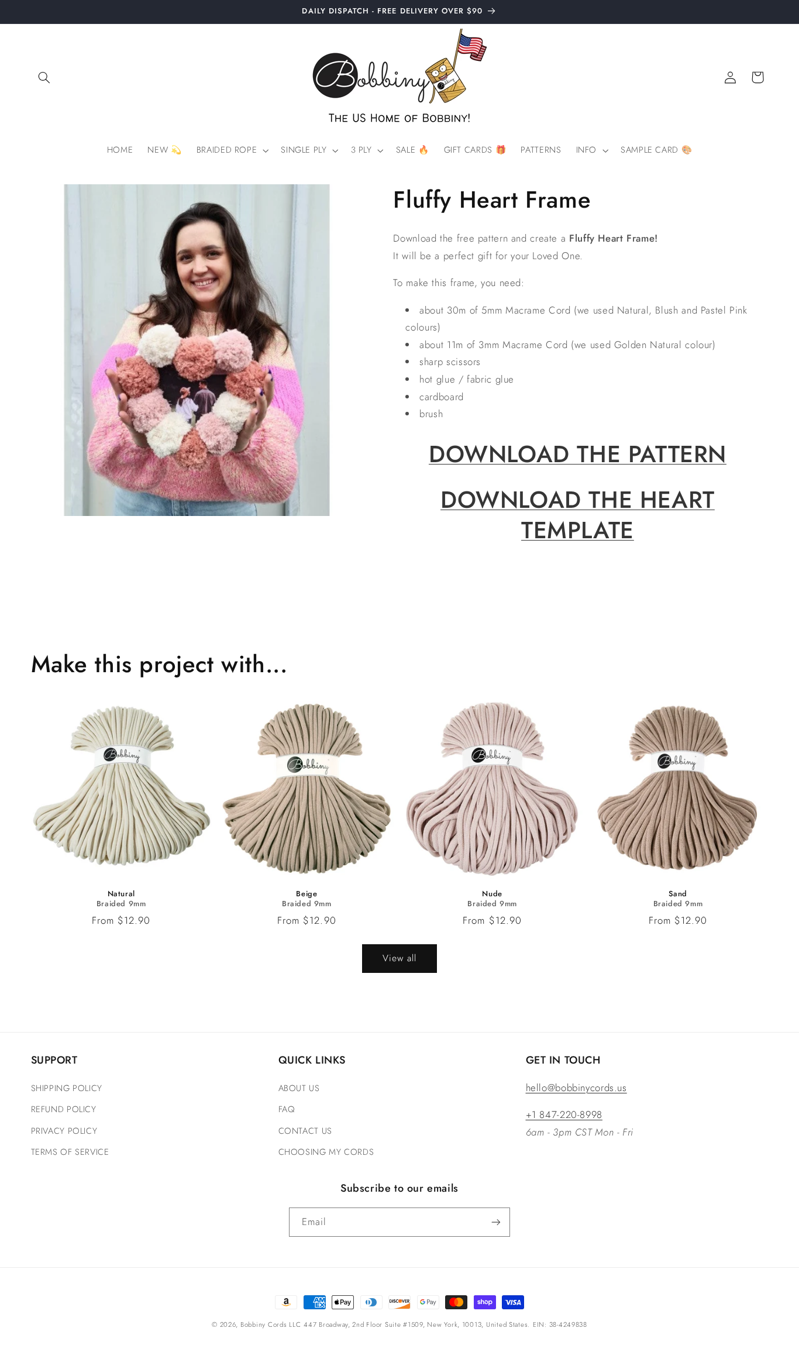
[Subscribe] (496, 1221)
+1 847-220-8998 (564, 1114)
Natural (121, 894)
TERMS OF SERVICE (70, 1151)
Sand (678, 894)
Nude (492, 894)
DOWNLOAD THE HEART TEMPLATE (577, 515)
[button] (44, 77)
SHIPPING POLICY (66, 1088)
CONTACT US (305, 1130)
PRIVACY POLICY (64, 1130)
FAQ (286, 1109)
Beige (306, 894)
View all (399, 958)
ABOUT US (299, 1088)
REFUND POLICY (64, 1109)
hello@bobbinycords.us (576, 1088)
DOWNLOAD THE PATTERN (577, 453)
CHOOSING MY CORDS (326, 1151)
